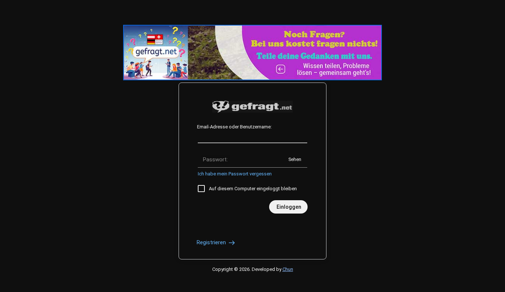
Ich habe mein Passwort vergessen (235, 174)
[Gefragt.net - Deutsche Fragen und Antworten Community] (252, 107)
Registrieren (212, 242)
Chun (287, 269)
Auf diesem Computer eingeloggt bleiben (253, 188)
